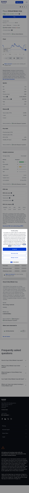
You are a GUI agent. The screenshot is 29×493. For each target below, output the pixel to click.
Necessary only (14, 253)
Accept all (14, 249)
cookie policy (11, 245)
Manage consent (14, 257)
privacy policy (21, 245)
